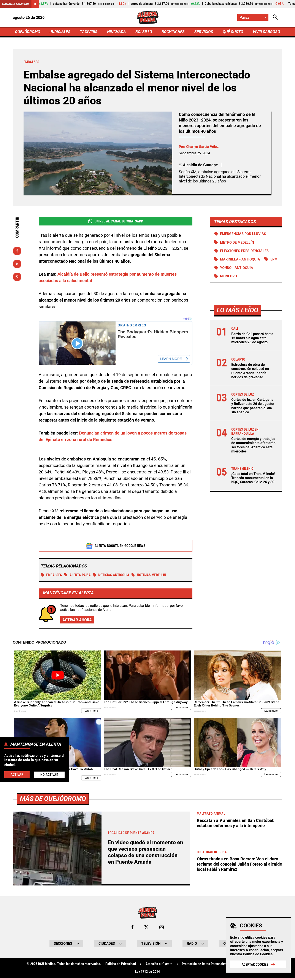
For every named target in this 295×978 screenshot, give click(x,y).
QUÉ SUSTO (233, 31)
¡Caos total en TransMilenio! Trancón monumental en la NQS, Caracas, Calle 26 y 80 (253, 478)
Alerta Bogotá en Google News (120, 546)
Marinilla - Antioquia (240, 259)
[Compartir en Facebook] (17, 251)
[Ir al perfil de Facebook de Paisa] (132, 927)
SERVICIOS (203, 31)
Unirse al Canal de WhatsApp (119, 221)
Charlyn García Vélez (202, 147)
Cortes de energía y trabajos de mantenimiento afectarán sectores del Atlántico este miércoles (253, 445)
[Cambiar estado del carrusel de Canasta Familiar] (35, 4)
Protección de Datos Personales (204, 964)
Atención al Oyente (159, 964)
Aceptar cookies (255, 964)
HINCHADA (116, 31)
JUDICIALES (60, 31)
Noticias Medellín (151, 575)
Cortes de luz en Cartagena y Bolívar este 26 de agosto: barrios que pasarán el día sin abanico (252, 406)
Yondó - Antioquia (236, 268)
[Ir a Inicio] (147, 17)
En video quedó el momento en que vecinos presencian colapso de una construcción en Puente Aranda (145, 852)
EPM (274, 259)
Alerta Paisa (80, 575)
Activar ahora (77, 619)
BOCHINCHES (173, 31)
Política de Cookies (258, 954)
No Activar (49, 775)
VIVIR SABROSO (266, 31)
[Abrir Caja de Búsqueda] (275, 17)
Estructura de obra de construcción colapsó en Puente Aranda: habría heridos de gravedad (250, 371)
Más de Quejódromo (53, 798)
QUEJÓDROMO (27, 31)
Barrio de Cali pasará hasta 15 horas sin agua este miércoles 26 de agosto (252, 338)
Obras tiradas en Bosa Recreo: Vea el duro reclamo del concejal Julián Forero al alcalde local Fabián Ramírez (239, 864)
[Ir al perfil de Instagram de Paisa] (161, 927)
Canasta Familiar (15, 4)
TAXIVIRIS (88, 31)
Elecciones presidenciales (244, 251)
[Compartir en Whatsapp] (17, 277)
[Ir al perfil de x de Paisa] (146, 927)
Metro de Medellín (237, 242)
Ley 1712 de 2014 (147, 971)
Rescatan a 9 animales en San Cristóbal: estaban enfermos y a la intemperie (235, 823)
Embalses (54, 575)
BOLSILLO (143, 31)
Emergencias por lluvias (243, 234)
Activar (17, 774)
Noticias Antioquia (113, 575)
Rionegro (228, 276)
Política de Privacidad (120, 964)
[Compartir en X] (17, 264)
